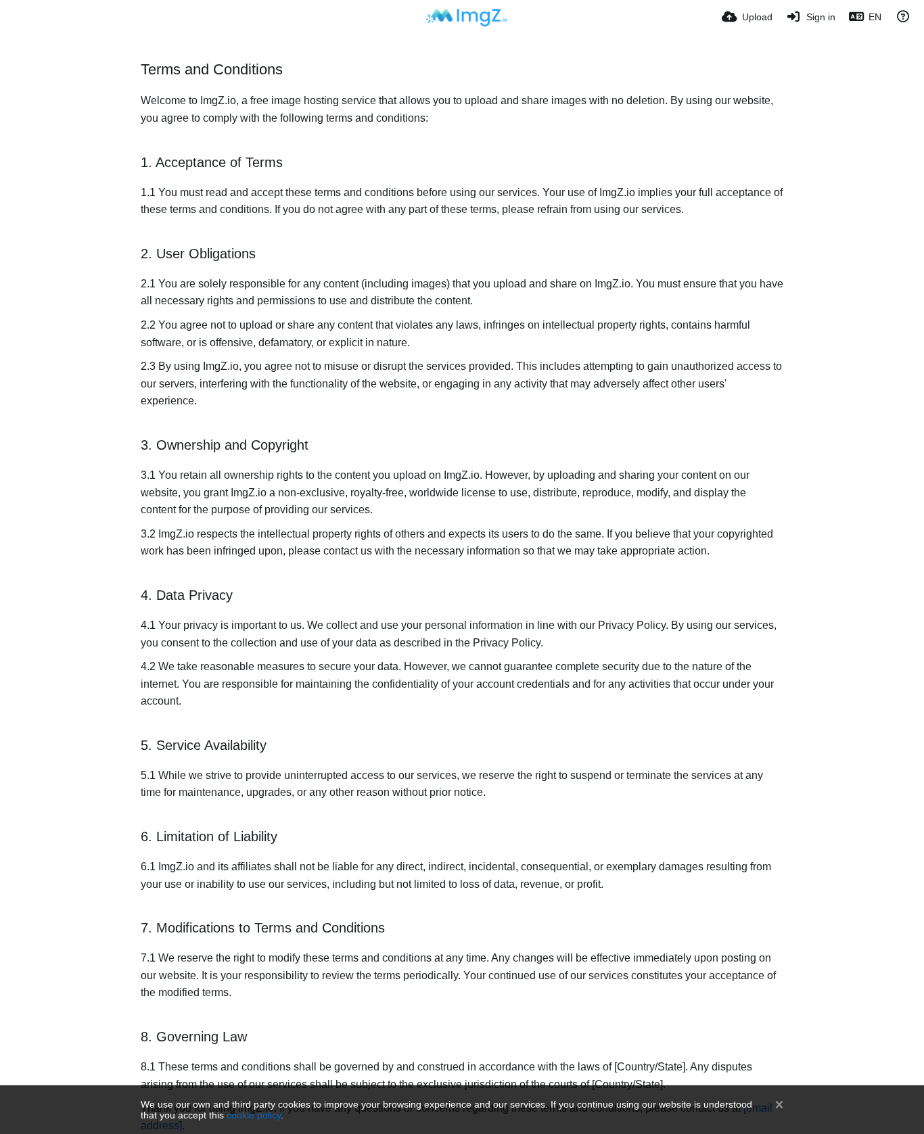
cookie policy (254, 1115)
